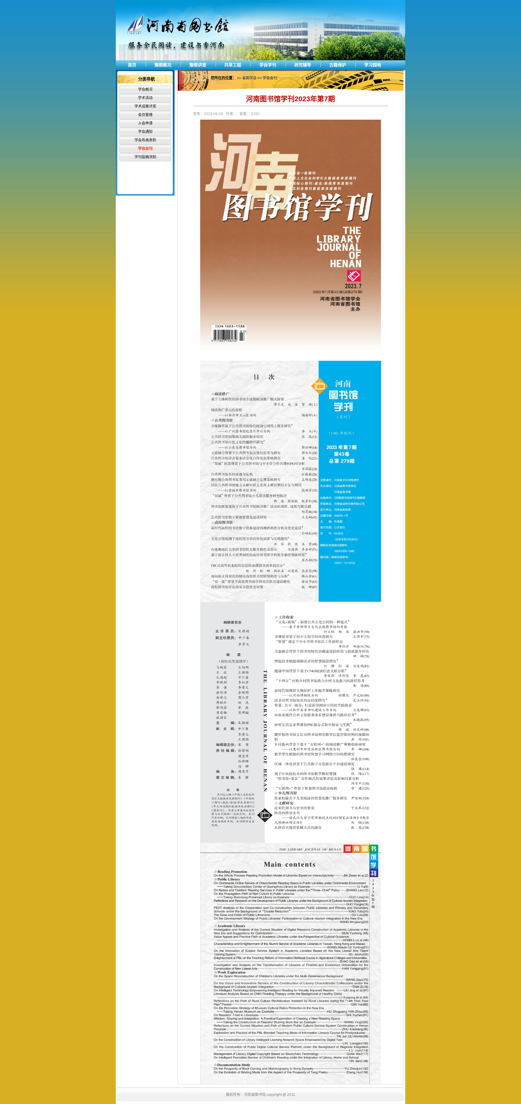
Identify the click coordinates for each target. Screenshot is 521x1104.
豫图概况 (162, 64)
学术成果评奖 (145, 106)
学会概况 (145, 89)
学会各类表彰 (145, 140)
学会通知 (145, 132)
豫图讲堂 (197, 64)
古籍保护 (337, 64)
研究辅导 (302, 64)
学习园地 (372, 64)
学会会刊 (145, 148)
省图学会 (249, 78)
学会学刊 (267, 64)
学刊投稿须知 (145, 157)
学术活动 (145, 98)
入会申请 (145, 123)
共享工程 (232, 64)
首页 (132, 64)
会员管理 (145, 115)
